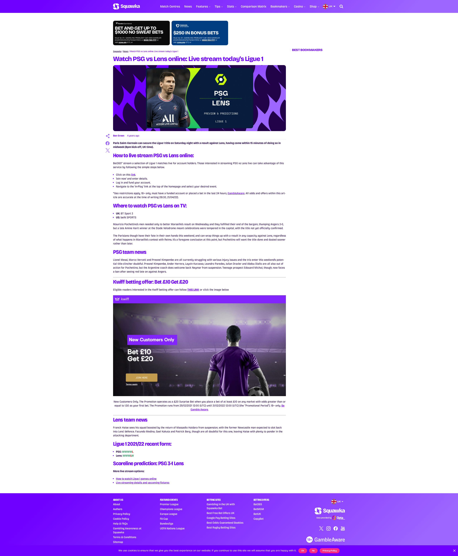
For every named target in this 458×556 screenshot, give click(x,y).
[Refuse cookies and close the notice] (454, 550)
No (313, 550)
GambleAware (236, 193)
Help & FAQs (120, 523)
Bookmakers (279, 6)
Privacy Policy (121, 514)
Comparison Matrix (253, 6)
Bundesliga (166, 523)
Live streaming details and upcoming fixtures (142, 482)
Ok (302, 550)
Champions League (171, 509)
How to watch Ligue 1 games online (136, 478)
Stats (230, 6)
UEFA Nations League (172, 528)
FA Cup (164, 518)
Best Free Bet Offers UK (220, 513)
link (133, 174)
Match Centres (170, 6)
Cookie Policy (121, 518)
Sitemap (118, 542)
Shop (313, 6)
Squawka (117, 51)
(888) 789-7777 (150, 40)
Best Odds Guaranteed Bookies (225, 522)
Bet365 (258, 504)
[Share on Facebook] (108, 143)
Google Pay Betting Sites (221, 518)
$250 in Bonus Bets (195, 33)
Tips (217, 6)
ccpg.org (122, 42)
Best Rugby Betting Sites (221, 527)
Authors (117, 509)
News (188, 6)
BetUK (257, 514)
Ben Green (118, 135)
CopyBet (259, 518)
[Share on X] (108, 150)
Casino (298, 6)
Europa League (168, 514)
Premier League (169, 504)
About (116, 504)
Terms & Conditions (124, 537)
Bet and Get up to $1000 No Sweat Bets (139, 30)
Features (202, 6)
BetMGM (259, 509)
